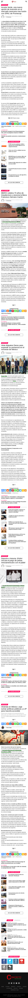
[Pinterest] (13, 124)
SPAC (3, 127)
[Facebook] (2, 124)
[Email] (18, 124)
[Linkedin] (10, 124)
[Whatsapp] (15, 124)
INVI (15, 986)
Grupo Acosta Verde (21, 126)
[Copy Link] (23, 124)
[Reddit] (8, 124)
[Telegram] (20, 124)
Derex (14, 380)
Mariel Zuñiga (9, 727)
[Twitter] (5, 124)
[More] (25, 124)
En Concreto (9, 17)
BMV (14, 126)
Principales (15, 493)
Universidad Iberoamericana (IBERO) (11, 221)
